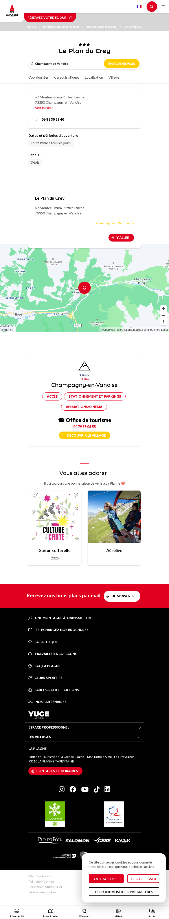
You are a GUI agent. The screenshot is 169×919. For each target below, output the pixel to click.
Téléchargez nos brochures (61, 630)
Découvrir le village (86, 435)
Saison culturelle (55, 550)
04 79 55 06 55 (84, 426)
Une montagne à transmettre (63, 618)
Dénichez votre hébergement (61, 26)
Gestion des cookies (42, 892)
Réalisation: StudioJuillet (45, 887)
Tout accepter (106, 879)
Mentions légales (40, 876)
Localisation (94, 77)
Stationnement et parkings (95, 396)
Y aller (122, 238)
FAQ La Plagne (47, 666)
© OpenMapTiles (111, 329)
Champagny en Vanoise (113, 223)
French (139, 6)
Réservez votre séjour (47, 17)
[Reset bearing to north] (163, 322)
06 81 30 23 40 (53, 119)
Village (113, 77)
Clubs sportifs (48, 678)
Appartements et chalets (101, 26)
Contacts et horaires (57, 771)
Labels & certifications (56, 690)
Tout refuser (143, 879)
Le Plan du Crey (133, 26)
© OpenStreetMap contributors (139, 329)
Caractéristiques (66, 77)
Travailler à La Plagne (55, 654)
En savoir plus (121, 64)
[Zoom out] (163, 315)
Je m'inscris (123, 596)
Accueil (31, 26)
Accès (52, 396)
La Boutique (46, 642)
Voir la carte (44, 107)
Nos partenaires (50, 702)
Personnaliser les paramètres (124, 891)
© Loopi (163, 329)
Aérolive (114, 550)
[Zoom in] (163, 308)
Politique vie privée (41, 881)
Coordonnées (38, 77)
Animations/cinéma (84, 407)
